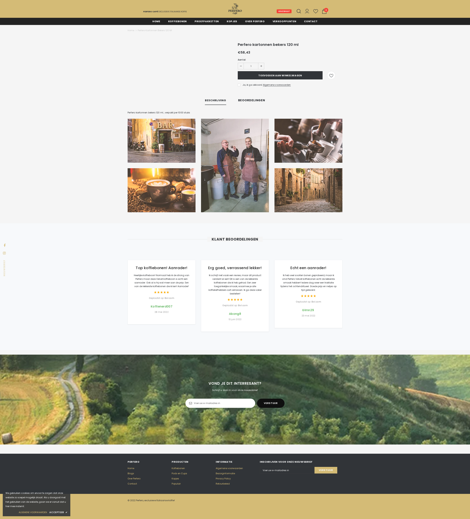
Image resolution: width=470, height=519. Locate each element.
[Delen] (340, 75)
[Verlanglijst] (331, 75)
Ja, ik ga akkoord (252, 84)
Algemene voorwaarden (277, 84)
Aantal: (242, 59)
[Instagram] (4, 253)
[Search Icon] (299, 11)
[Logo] (235, 8)
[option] (161, 285)
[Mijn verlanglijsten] (315, 12)
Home (131, 30)
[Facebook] (4, 245)
